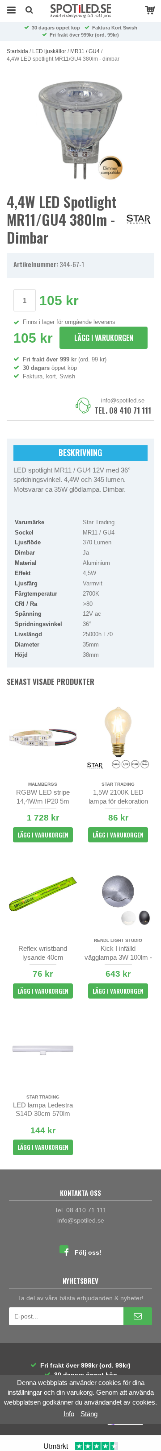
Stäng (88, 1414)
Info (69, 1414)
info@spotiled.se (122, 400)
